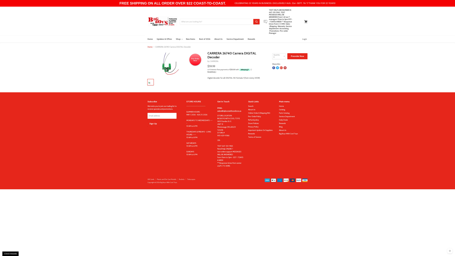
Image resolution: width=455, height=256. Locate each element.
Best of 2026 (204, 39)
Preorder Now (297, 56)
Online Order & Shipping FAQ (259, 113)
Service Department (235, 39)
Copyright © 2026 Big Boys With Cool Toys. (162, 182)
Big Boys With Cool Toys (288, 134)
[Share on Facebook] (273, 67)
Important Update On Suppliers (260, 130)
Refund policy (253, 120)
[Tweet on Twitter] (277, 67)
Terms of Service (254, 137)
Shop (178, 39)
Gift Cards (151, 179)
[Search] (256, 21)
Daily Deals (283, 120)
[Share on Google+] (281, 67)
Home (150, 39)
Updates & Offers (164, 39)
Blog (280, 127)
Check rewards (10, 254)
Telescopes (191, 179)
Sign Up (153, 123)
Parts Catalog (284, 113)
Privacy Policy (253, 127)
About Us (218, 39)
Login (304, 39)
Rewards (251, 39)
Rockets (181, 179)
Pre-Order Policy (254, 116)
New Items (190, 39)
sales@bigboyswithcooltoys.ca (229, 111)
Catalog (282, 110)
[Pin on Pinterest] (285, 67)
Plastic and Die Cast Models (166, 179)
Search (250, 106)
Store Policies (253, 123)
